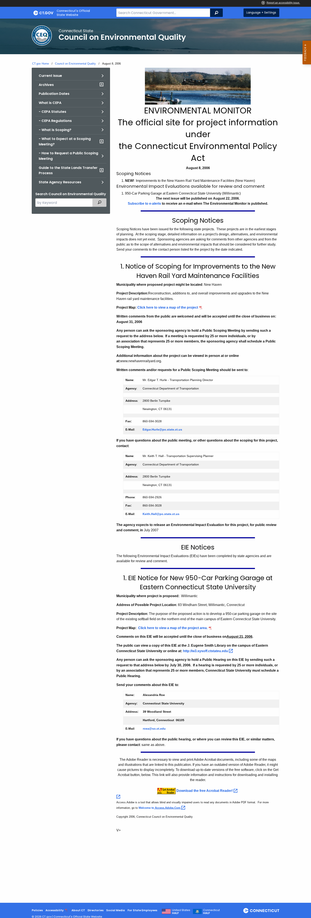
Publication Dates (54, 93)
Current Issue (50, 75)
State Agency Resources (60, 182)
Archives (46, 84)
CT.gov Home (40, 63)
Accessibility (54, 910)
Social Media (115, 910)
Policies (37, 910)
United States (181, 912)
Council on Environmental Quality (75, 63)
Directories (95, 910)
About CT (78, 910)
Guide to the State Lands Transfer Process (68, 170)
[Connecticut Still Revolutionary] (261, 910)
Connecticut (211, 912)
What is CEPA (50, 102)
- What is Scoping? (55, 129)
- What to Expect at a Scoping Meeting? (65, 141)
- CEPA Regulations (55, 120)
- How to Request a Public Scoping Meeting (68, 156)
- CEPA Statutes (52, 111)
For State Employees (142, 910)
